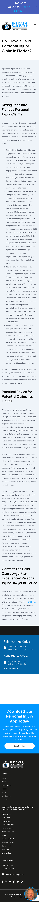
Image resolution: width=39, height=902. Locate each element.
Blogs (4, 792)
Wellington (5, 849)
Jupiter (4, 835)
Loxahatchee (6, 853)
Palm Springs (6, 814)
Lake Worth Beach (8, 825)
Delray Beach (6, 846)
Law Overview (6, 796)
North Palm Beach (8, 842)
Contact (5, 799)
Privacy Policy (22, 897)
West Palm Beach (8, 832)
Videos (4, 789)
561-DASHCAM (30, 602)
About (4, 782)
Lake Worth (6, 818)
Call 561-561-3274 (23, 9)
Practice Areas (7, 785)
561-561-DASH (8, 868)
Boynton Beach (7, 828)
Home (4, 778)
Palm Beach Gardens (9, 839)
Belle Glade (6, 821)
